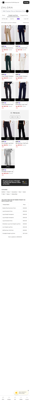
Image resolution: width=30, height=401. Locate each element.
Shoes (8, 191)
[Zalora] (15, 7)
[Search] (27, 11)
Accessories (14, 191)
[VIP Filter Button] (19, 19)
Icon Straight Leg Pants (8, 227)
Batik (4, 194)
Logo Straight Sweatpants (8, 214)
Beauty (8, 194)
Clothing (3, 191)
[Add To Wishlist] (13, 46)
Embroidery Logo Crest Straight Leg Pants (11, 223)
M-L (18, 117)
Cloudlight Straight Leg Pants (9, 233)
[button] (15, 2)
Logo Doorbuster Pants (7, 211)
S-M (12, 117)
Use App (26, 2)
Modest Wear (14, 194)
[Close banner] (1, 2)
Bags (20, 191)
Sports (24, 191)
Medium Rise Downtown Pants (9, 208)
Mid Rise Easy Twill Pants (8, 230)
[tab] (3, 15)
